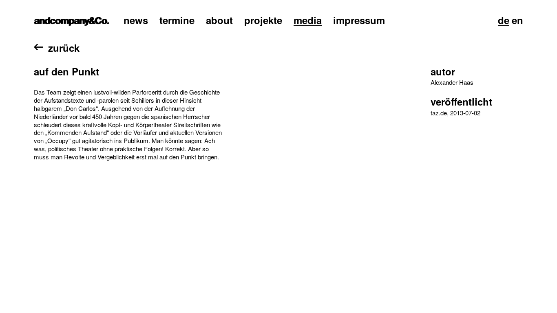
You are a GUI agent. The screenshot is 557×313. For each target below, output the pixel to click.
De (503, 20)
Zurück (64, 48)
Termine (177, 20)
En (517, 20)
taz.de (439, 112)
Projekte (263, 20)
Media (308, 20)
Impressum (359, 20)
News (136, 20)
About (219, 20)
